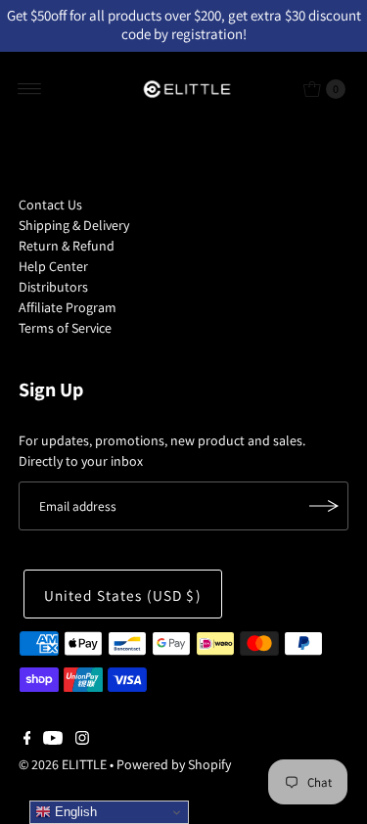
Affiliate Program (67, 307)
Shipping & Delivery (74, 225)
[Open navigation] (30, 89)
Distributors (53, 287)
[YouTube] (53, 740)
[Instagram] (82, 740)
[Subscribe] (323, 505)
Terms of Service (65, 328)
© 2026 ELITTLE (63, 764)
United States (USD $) (123, 595)
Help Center (53, 266)
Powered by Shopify (173, 764)
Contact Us (50, 204)
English (74, 811)
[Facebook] (27, 740)
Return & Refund (67, 245)
